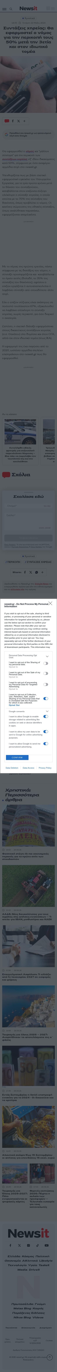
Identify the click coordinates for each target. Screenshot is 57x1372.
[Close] (51, 604)
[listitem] (28, 656)
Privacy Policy (45, 768)
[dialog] (28, 686)
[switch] (45, 663)
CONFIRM (17, 757)
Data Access (28, 768)
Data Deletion (12, 768)
